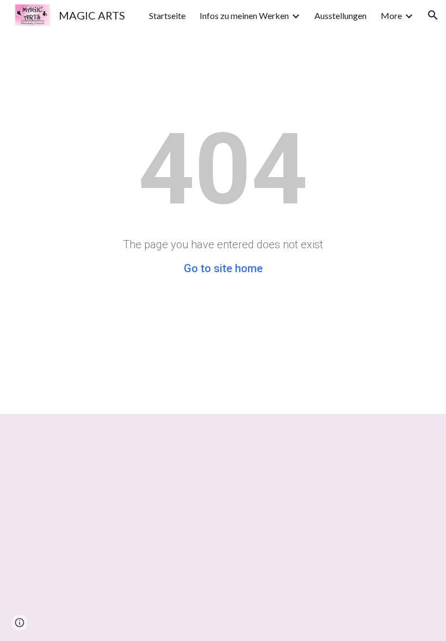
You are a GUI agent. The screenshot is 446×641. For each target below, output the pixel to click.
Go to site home (223, 268)
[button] (433, 15)
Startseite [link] (167, 15)
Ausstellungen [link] (340, 15)
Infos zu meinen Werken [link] (244, 15)
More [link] (391, 15)
